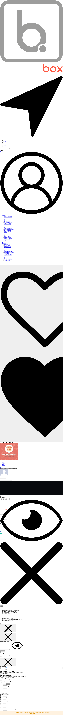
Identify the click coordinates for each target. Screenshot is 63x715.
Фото (3, 462)
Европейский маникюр (8, 218)
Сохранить (5, 696)
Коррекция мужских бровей (9, 252)
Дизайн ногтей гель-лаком (8, 234)
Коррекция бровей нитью (8, 251)
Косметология (4, 243)
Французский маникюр (8, 235)
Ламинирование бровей (8, 254)
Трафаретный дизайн (7, 241)
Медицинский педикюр (8, 226)
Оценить (6, 673)
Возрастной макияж (7, 246)
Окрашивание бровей (8, 255)
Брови (3, 233)
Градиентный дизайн (7, 240)
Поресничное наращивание (9, 256)
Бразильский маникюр (8, 222)
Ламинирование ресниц (8, 258)
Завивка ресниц (7, 260)
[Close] (0, 495)
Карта (3, 464)
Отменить (2, 673)
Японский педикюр (7, 230)
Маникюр (4, 215)
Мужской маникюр (7, 223)
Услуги (3, 463)
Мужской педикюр (7, 231)
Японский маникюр (7, 221)
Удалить (5, 699)
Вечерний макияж (7, 244)
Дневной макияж (7, 245)
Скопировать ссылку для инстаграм (6, 480)
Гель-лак (5, 219)
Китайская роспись (7, 237)
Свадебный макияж (7, 247)
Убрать (5, 703)
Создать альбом (6, 694)
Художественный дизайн (8, 238)
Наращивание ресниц (6, 242)
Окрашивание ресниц (8, 259)
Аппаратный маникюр (8, 217)
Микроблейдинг (7, 253)
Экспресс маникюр (7, 224)
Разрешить (32, 713)
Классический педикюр (8, 227)
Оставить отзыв (3, 467)
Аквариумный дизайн (8, 239)
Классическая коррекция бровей (9, 250)
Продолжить (2, 632)
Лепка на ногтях (7, 236)
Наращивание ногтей (8, 220)
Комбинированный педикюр (9, 229)
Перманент (4, 249)
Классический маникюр (8, 216)
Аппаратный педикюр (8, 228)
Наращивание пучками (8, 257)
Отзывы (3, 465)
